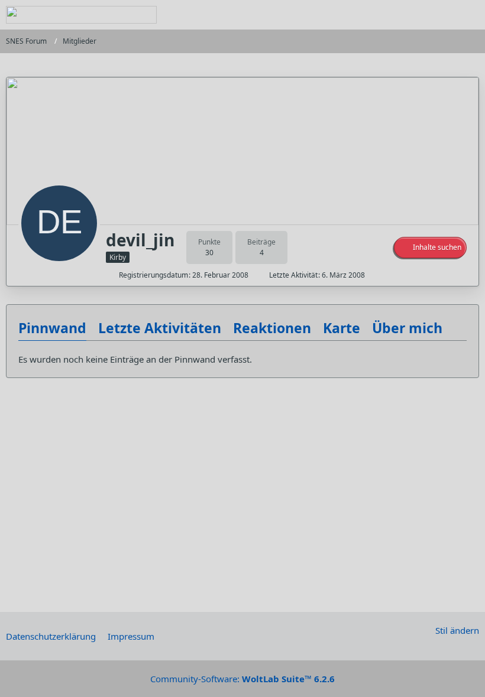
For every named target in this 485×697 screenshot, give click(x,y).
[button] (430, 247)
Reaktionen (272, 327)
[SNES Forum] (81, 15)
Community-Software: (242, 679)
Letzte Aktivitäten (159, 327)
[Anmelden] (440, 15)
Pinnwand (52, 327)
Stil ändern (457, 630)
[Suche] (410, 15)
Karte (341, 327)
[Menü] (469, 15)
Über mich (407, 327)
